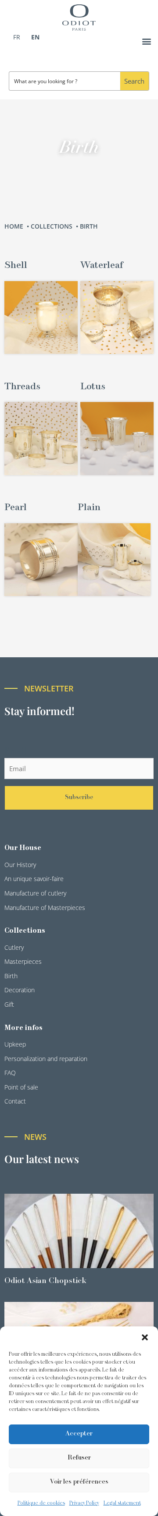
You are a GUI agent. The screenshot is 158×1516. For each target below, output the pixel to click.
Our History (20, 864)
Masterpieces (23, 961)
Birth (90, 226)
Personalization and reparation (45, 1058)
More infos (23, 1028)
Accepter (79, 1434)
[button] (144, 1337)
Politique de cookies (41, 1503)
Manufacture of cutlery (35, 893)
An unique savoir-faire (34, 878)
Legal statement (122, 1503)
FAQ (10, 1072)
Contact (15, 1101)
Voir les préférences (79, 1482)
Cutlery (14, 947)
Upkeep (15, 1044)
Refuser (79, 1458)
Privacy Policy (84, 1503)
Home (14, 226)
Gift (9, 1004)
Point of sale (21, 1087)
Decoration (19, 990)
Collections (52, 226)
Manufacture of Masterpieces (44, 907)
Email (15, 751)
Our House (22, 848)
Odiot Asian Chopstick (45, 1281)
